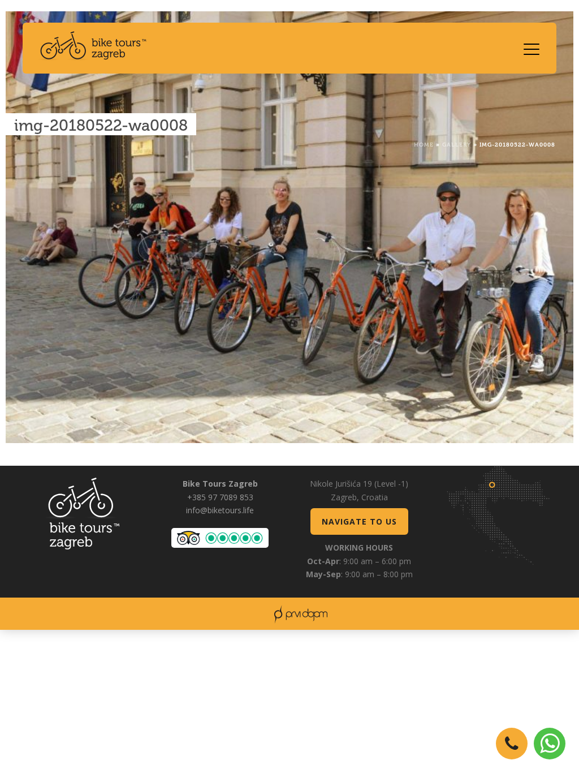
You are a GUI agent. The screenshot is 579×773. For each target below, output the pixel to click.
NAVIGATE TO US (359, 521)
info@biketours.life (220, 510)
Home (424, 144)
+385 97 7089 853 (220, 497)
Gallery (456, 144)
